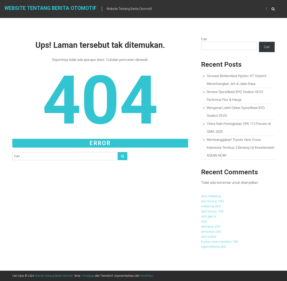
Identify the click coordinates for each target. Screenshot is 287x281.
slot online (209, 237)
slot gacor (209, 216)
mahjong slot (211, 206)
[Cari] (122, 156)
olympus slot (210, 226)
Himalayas (88, 275)
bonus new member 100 (219, 242)
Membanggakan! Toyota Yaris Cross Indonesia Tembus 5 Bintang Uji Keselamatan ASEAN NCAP (240, 147)
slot (204, 221)
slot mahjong (211, 196)
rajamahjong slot (213, 247)
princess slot (211, 232)
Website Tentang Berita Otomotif (50, 8)
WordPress (146, 275)
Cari (204, 39)
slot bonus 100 (212, 201)
